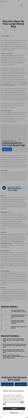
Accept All (14, 408)
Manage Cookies (14, 412)
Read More (7, 149)
